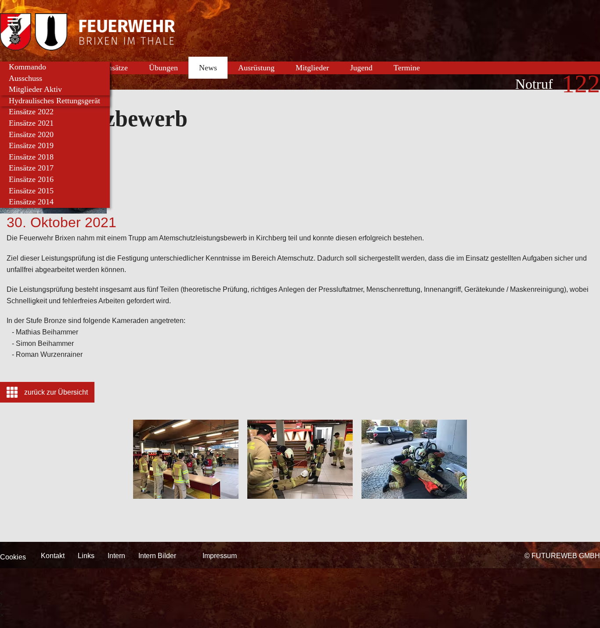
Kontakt (53, 555)
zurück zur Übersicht (56, 392)
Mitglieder (312, 67)
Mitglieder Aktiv (35, 89)
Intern (116, 555)
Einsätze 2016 (31, 179)
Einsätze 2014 (31, 201)
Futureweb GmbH (565, 555)
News (208, 67)
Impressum (219, 555)
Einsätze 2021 (31, 123)
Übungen (163, 67)
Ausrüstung (256, 67)
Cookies (13, 557)
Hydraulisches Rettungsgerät (54, 100)
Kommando (27, 66)
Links (86, 555)
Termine (407, 67)
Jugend (361, 67)
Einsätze (114, 67)
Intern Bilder (157, 555)
